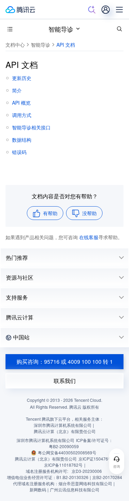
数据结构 (21, 139)
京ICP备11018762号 (63, 465)
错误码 (19, 152)
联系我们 (65, 381)
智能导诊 (61, 28)
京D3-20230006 (87, 471)
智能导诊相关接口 (31, 127)
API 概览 (21, 102)
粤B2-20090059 (64, 446)
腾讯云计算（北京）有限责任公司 (46, 459)
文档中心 (15, 44)
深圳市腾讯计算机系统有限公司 (45, 440)
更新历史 (21, 77)
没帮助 (89, 213)
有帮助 (50, 213)
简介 (17, 90)
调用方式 (21, 115)
